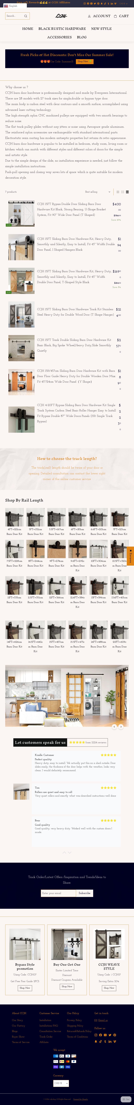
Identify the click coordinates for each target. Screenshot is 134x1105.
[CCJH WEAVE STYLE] (109, 944)
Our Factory (18, 1026)
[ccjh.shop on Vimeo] (114, 1041)
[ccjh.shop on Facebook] (100, 1035)
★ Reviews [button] (130, 556)
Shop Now (25, 988)
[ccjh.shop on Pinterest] (114, 1035)
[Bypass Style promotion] (25, 944)
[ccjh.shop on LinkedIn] (110, 1041)
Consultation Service (50, 1031)
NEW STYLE (101, 28)
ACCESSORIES (59, 37)
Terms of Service (20, 1042)
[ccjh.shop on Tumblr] (105, 1041)
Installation (45, 1020)
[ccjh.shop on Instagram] (95, 1035)
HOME (27, 28)
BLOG (82, 37)
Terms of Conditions (77, 1037)
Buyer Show (18, 1037)
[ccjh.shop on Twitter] (110, 1035)
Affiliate (44, 1042)
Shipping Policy (75, 1026)
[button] (64, 853)
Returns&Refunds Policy (79, 1031)
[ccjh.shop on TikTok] (100, 1041)
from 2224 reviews (96, 742)
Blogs (14, 1031)
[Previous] (114, 726)
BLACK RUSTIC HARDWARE (62, 28)
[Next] (121, 726)
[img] (77, 742)
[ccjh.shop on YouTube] (105, 1035)
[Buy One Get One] (67, 944)
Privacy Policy (74, 1020)
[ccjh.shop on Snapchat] (95, 1041)
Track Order (46, 1037)
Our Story (17, 1020)
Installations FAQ (49, 1026)
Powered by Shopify (80, 1099)
